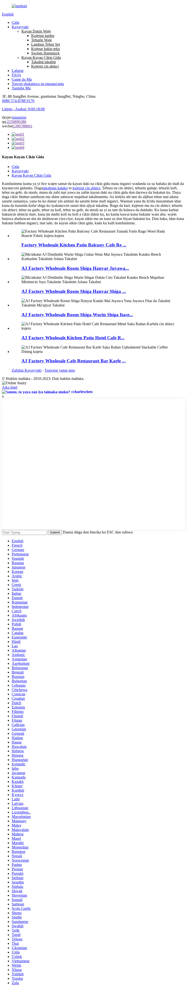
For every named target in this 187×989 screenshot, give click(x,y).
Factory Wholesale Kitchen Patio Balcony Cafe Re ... (73, 244)
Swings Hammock (45, 53)
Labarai (17, 71)
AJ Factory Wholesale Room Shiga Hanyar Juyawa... (75, 268)
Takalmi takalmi (43, 62)
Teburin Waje (41, 40)
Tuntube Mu (21, 88)
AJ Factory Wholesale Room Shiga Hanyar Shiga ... (73, 291)
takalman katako (55, 188)
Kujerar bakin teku (45, 49)
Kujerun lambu (42, 36)
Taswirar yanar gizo (60, 370)
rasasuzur (19, 117)
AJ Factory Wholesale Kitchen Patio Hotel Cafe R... (73, 337)
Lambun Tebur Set (45, 44)
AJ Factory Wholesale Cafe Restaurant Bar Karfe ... (73, 360)
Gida (15, 22)
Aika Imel (9, 387)
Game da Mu (22, 79)
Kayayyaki (20, 27)
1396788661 (22, 126)
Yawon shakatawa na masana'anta (38, 84)
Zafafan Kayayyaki (26, 370)
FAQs (16, 75)
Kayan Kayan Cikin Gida (41, 57)
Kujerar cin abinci (45, 66)
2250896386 (16, 122)
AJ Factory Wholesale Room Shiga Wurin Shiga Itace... (77, 314)
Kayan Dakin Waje (36, 31)
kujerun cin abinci (86, 188)
